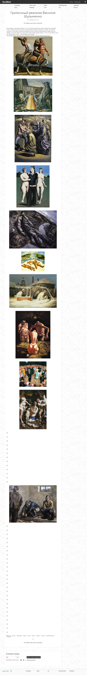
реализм (25, 635)
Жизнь (45, 5)
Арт (60, 7)
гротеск (29, 635)
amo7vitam (32, 19)
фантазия (13, 635)
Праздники (76, 5)
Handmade (31, 7)
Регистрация (78, 2)
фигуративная (19, 635)
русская (9, 635)
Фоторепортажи (63, 5)
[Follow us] (11, 670)
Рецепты (76, 7)
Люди (16, 7)
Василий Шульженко (50, 635)
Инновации (72, 670)
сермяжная (9, 636)
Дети (45, 7)
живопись (38, 635)
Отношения (17, 5)
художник (43, 635)
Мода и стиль (32, 5)
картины (33, 635)
